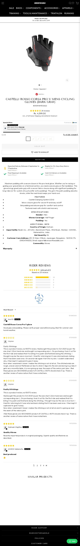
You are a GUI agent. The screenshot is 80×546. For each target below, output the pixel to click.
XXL (50, 139)
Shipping (38, 116)
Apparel (42, 89)
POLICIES (39, 538)
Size (40, 135)
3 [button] (40, 465)
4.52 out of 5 (46, 270)
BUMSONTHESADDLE (39, 533)
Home (36, 89)
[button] (35, 111)
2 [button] (37, 465)
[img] (8, 316)
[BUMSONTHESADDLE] (40, 3)
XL (44, 139)
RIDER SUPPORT (39, 528)
